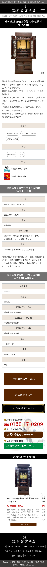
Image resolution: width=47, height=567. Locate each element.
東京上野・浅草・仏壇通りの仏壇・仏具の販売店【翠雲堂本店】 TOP (24, 16)
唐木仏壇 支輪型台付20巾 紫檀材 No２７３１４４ (23, 500)
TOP (4, 546)
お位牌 (17, 546)
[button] (43, 495)
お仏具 (31, 546)
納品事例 (29, 551)
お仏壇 (10, 546)
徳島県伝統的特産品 (18, 176)
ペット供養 (40, 546)
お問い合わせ (17, 555)
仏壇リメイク (19, 551)
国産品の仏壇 (12, 133)
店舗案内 (38, 551)
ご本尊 (24, 546)
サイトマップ (29, 555)
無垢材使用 (11, 154)
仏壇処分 (8, 551)
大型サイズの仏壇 (29, 133)
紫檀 (22, 154)
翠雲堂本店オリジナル (19, 168)
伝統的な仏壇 (12, 139)
